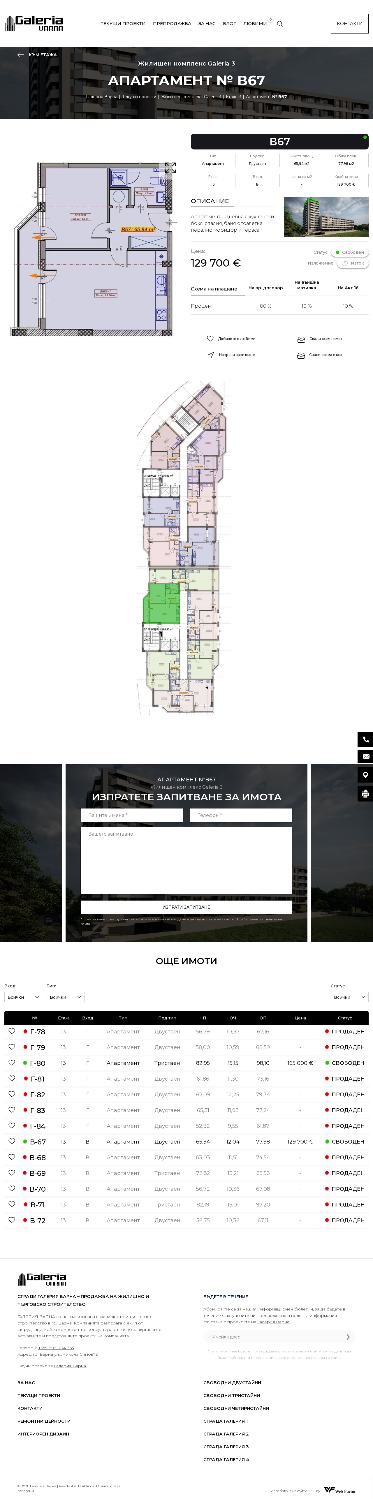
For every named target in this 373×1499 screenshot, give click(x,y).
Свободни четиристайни (236, 1408)
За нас (207, 23)
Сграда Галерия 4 (226, 1459)
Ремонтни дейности (44, 1421)
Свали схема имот (325, 339)
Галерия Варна (101, 96)
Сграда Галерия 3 (226, 1446)
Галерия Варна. (70, 1365)
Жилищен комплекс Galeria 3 (191, 96)
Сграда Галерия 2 (226, 1434)
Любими (255, 23)
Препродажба (172, 23)
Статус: (338, 986)
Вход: (10, 986)
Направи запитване (237, 355)
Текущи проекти (123, 23)
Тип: (51, 986)
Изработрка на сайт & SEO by (296, 1491)
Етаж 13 (233, 96)
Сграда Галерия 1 (225, 1421)
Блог (229, 23)
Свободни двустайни (232, 1382)
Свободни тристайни (231, 1395)
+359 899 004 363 (56, 1347)
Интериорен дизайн (43, 1434)
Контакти (350, 23)
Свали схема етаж (325, 355)
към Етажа (42, 54)
